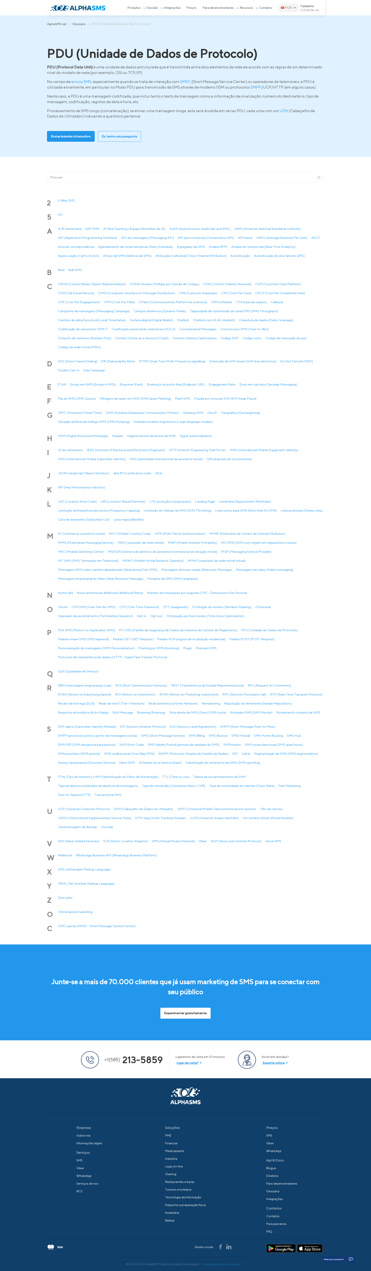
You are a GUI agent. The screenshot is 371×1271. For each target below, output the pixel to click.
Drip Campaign (94, 370)
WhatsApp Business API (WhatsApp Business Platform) (116, 855)
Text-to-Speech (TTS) (74, 795)
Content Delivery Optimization (194, 338)
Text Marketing (289, 786)
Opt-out (156, 616)
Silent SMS (127, 762)
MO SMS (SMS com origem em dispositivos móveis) (258, 542)
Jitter (159, 473)
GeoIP (212, 412)
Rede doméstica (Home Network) (173, 703)
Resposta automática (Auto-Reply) (83, 712)
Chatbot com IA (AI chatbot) (214, 320)
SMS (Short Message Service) (163, 735)
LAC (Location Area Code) (77, 501)
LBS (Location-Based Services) (123, 501)
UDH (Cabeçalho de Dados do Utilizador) (143, 809)
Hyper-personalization (196, 436)
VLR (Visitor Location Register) (125, 841)
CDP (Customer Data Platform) (278, 284)
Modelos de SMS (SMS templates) (172, 578)
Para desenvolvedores (218, 7)
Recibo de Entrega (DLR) (76, 703)
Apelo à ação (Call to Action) (78, 256)
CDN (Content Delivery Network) (227, 284)
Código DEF (229, 338)
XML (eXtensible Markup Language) (84, 869)
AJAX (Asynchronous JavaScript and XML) (200, 228)
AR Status (245, 237)
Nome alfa (65, 593)
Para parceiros (276, 1224)
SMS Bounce (218, 735)
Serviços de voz (87, 1183)
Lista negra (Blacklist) (129, 519)
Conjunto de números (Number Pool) (84, 338)
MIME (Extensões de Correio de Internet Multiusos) (247, 533)
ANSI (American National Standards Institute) (267, 228)
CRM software (221, 302)
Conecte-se (309, 10)
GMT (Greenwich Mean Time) (80, 412)
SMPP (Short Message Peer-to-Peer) (247, 726)
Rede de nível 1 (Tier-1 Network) (121, 703)
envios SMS (81, 81)
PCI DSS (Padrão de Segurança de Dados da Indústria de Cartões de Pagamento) (178, 630)
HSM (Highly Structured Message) (83, 436)
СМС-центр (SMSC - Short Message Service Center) (96, 926)
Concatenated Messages (197, 329)
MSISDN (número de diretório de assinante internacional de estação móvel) (162, 551)
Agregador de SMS (191, 246)
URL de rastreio (271, 809)
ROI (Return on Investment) (135, 694)
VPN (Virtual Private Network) (173, 841)
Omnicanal (263, 607)
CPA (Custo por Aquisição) (198, 293)
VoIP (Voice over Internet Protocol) (236, 841)
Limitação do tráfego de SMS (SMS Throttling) (177, 510)
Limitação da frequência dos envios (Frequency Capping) (99, 510)
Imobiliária (172, 1212)
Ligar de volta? (188, 1063)
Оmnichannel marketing (75, 912)
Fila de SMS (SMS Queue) (77, 398)
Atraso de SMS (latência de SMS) (127, 256)
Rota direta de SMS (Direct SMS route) (197, 712)
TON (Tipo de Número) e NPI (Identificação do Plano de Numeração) (108, 777)
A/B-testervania (70, 228)
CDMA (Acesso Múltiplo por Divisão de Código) (164, 284)
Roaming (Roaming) (151, 712)
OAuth (63, 607)
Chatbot (183, 320)
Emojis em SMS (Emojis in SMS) (93, 384)
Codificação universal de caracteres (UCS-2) (143, 329)
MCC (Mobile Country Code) (130, 533)
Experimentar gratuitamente (185, 1013)
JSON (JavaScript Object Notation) (83, 473)
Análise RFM (218, 246)
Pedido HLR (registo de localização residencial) (191, 639)
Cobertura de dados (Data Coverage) (266, 320)
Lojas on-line (174, 1166)
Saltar (246, 753)
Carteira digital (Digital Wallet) (151, 320)
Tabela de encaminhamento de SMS (219, 777)
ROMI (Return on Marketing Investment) (189, 694)
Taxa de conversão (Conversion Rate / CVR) (173, 786)
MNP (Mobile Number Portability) (192, 542)
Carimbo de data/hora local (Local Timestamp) (92, 320)
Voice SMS (273, 841)
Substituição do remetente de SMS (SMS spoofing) (223, 762)
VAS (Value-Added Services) (78, 841)
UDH (284, 110)
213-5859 (133, 1059)
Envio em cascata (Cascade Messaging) (268, 384)
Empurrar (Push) (131, 384)
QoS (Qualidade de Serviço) (78, 671)
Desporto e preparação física (185, 1205)
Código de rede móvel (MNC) (79, 347)
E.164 (62, 384)
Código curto (252, 338)
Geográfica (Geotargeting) (240, 412)
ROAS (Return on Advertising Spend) (84, 694)
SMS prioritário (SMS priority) (79, 753)
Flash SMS (182, 398)
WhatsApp (84, 1176)
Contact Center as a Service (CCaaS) (142, 338)
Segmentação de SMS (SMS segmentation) (286, 753)
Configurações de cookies (220, 1264)
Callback (277, 302)
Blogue (271, 1168)
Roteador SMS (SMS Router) (251, 712)
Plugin (187, 648)
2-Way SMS (66, 200)
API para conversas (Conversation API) (206, 237)
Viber (203, 841)
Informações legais (89, 1143)
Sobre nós (83, 1135)
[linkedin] (229, 1246)
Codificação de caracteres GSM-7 (83, 329)
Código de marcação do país (286, 338)
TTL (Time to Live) (175, 777)
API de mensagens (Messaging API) (147, 237)
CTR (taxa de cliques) (251, 302)
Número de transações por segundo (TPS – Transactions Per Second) (197, 593)
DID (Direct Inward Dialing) (77, 361)
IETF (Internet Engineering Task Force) (197, 450)
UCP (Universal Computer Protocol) (84, 809)
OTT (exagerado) (175, 607)
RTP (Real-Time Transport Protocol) (296, 694)
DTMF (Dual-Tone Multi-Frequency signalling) (172, 361)
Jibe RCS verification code (132, 473)
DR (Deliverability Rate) (118, 361)
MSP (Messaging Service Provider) (246, 551)
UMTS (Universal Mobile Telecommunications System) (216, 809)
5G (60, 214)
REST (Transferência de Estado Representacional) (207, 685)
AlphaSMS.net (56, 24)
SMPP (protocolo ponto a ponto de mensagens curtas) (97, 735)
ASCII (315, 237)
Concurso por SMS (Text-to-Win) (244, 329)
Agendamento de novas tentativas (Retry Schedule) (135, 246)
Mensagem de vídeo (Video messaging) (264, 569)
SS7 (235, 753)
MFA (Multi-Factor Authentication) (180, 533)
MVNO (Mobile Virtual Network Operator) (153, 560)
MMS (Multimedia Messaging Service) (86, 542)
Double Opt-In (68, 370)
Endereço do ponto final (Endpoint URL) (176, 384)
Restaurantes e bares (180, 1182)
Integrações (172, 7)
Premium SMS (206, 648)
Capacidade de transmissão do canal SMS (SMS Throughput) (234, 311)
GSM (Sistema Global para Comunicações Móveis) (142, 412)
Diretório (272, 1176)
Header (117, 436)
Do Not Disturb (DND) (296, 361)
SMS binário (232, 744)
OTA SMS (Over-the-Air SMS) (93, 607)
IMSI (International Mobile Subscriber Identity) (92, 459)
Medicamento (174, 1151)
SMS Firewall (240, 735)
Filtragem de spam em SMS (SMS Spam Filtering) (135, 398)
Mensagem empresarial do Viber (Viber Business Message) (100, 578)
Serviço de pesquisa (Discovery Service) (86, 762)
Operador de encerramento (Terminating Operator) (95, 616)
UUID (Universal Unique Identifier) (214, 818)
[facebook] (221, 1246)
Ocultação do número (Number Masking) (221, 607)
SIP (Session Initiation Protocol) (143, 726)
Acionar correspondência (76, 246)
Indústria (171, 1158)
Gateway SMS (193, 412)
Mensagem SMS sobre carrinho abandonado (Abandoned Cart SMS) (107, 569)
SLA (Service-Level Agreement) (193, 726)
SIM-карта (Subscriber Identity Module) (87, 726)
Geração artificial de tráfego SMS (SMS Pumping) (94, 421)
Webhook (65, 855)
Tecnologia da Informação (183, 1197)
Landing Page (205, 501)
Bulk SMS (75, 270)
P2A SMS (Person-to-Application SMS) (86, 630)
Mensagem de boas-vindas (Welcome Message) (196, 569)
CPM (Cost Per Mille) (119, 302)
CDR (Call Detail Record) (76, 293)
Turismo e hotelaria (178, 1189)
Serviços (83, 1153)
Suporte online (274, 1063)
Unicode (107, 827)
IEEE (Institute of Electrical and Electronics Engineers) (126, 450)
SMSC (185, 81)
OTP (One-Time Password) (139, 607)
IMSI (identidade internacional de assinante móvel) (166, 459)
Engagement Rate (222, 384)
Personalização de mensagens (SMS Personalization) (96, 648)
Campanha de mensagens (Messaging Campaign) (94, 311)
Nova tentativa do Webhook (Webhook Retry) (110, 593)
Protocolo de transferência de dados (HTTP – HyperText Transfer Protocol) (112, 657)
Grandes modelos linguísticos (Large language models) (173, 421)
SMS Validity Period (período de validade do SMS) (184, 744)
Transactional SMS (108, 795)
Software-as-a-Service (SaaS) (160, 762)
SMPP (256, 87)
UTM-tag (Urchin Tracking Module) (160, 818)
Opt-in (141, 616)
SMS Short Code (131, 744)
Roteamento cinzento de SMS (298, 712)
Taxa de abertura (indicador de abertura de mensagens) (98, 786)
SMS (79, 1160)
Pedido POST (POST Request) (251, 639)
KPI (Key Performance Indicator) (81, 487)
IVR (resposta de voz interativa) (229, 459)
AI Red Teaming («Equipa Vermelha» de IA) (134, 228)
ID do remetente (70, 450)
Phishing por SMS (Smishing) (158, 648)
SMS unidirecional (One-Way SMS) (129, 753)
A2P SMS (92, 228)
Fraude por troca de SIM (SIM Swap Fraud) (225, 398)
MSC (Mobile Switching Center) (81, 551)
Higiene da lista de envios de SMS (151, 436)
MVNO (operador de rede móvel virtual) (216, 560)
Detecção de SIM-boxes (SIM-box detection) (242, 361)
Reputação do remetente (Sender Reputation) (258, 703)
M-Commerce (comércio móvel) (81, 533)
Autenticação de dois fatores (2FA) (279, 256)
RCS (79, 1191)
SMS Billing (197, 735)
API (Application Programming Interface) (87, 237)
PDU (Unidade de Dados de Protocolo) (269, 630)
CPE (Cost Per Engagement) (79, 302)
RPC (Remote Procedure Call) (244, 694)
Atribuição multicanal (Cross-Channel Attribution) (191, 256)
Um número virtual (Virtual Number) (268, 818)
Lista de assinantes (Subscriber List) (84, 519)
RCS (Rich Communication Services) (141, 685)
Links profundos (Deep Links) (302, 510)
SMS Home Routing (268, 735)
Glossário (79, 24)
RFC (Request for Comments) (269, 685)
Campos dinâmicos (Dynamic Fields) (160, 311)
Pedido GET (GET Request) (133, 639)
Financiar (171, 1143)
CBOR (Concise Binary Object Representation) (92, 284)
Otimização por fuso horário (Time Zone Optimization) (205, 616)
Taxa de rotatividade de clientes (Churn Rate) (241, 786)
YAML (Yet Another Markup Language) (86, 883)
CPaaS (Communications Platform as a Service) (173, 302)
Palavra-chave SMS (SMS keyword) (83, 639)
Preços (191, 7)
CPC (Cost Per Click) (236, 293)
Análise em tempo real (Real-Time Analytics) (263, 246)
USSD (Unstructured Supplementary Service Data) (94, 818)
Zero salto (65, 897)
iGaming (170, 1174)
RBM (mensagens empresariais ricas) (84, 685)
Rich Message (123, 712)
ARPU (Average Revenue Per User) (281, 237)
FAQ (269, 1231)
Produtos (134, 7)
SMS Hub (294, 735)
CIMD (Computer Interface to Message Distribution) (136, 293)
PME (168, 1135)
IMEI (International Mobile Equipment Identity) (264, 450)
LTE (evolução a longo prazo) (170, 501)
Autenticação (240, 256)
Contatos (265, 7)
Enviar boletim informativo (71, 136)
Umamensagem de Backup (77, 827)
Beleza (169, 1220)
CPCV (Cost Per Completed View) (280, 293)
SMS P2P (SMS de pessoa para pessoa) (87, 744)
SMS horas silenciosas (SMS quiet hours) (274, 744)
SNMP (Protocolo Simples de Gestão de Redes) (193, 753)
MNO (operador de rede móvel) (141, 542)
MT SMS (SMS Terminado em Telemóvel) (88, 560)
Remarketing (211, 703)
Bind (61, 270)
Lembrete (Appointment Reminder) (245, 501)
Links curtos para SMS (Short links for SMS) (246, 510)
